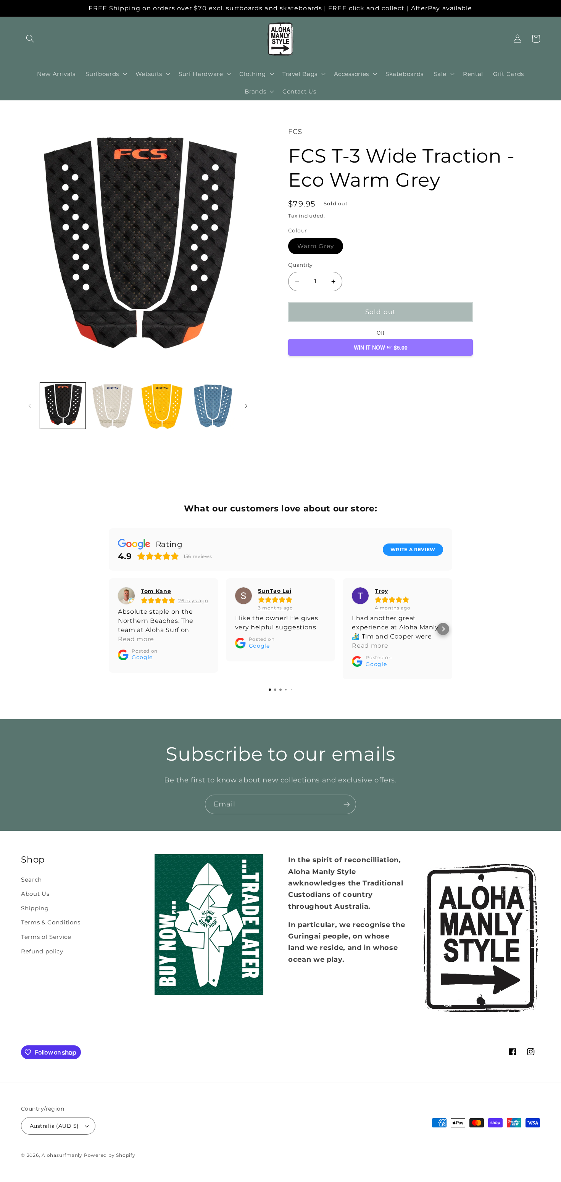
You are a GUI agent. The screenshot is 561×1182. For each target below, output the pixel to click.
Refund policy (42, 951)
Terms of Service (46, 936)
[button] (30, 38)
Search (31, 879)
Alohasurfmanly (62, 1155)
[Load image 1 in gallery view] (62, 405)
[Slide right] (246, 405)
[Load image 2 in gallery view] (112, 405)
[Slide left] (29, 405)
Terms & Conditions (51, 922)
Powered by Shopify (109, 1155)
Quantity (300, 264)
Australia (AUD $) (54, 1125)
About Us (35, 893)
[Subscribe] (346, 804)
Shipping (34, 908)
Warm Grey (320, 248)
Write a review (412, 549)
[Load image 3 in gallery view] (162, 405)
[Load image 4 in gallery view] (212, 405)
